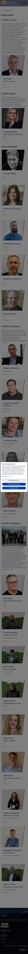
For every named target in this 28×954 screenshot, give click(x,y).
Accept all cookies (14, 488)
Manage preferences (14, 480)
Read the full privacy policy (7, 476)
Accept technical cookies (14, 484)
